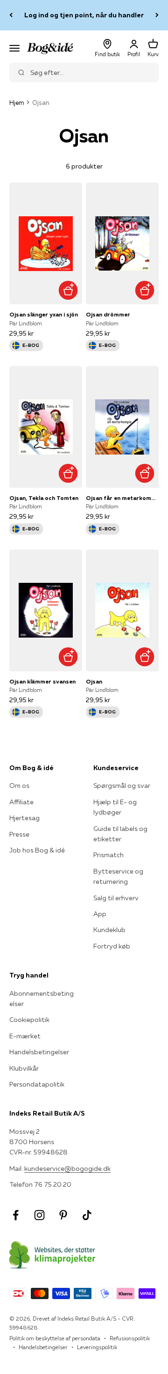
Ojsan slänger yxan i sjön (43, 314)
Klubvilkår (24, 1068)
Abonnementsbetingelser (41, 998)
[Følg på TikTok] (87, 1215)
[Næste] (157, 15)
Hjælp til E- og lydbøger (115, 807)
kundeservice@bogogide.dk (67, 1168)
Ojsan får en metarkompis (122, 497)
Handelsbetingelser (39, 1052)
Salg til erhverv (116, 898)
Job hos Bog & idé (37, 850)
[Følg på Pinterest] (63, 1215)
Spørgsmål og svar (121, 785)
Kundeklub (109, 930)
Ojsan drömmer (108, 314)
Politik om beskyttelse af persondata (54, 1338)
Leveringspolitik (97, 1347)
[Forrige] (11, 15)
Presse (19, 834)
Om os (19, 785)
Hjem (16, 102)
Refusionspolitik (130, 1338)
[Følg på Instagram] (39, 1215)
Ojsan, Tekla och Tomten (43, 497)
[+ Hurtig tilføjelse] (67, 290)
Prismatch (108, 855)
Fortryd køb (111, 946)
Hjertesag (24, 818)
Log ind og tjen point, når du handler (84, 15)
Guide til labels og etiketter (120, 833)
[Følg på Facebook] (15, 1215)
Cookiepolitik (29, 1019)
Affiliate (21, 802)
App (99, 914)
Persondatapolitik (36, 1084)
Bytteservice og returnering (118, 876)
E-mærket (25, 1036)
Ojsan (94, 681)
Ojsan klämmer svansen (42, 681)
